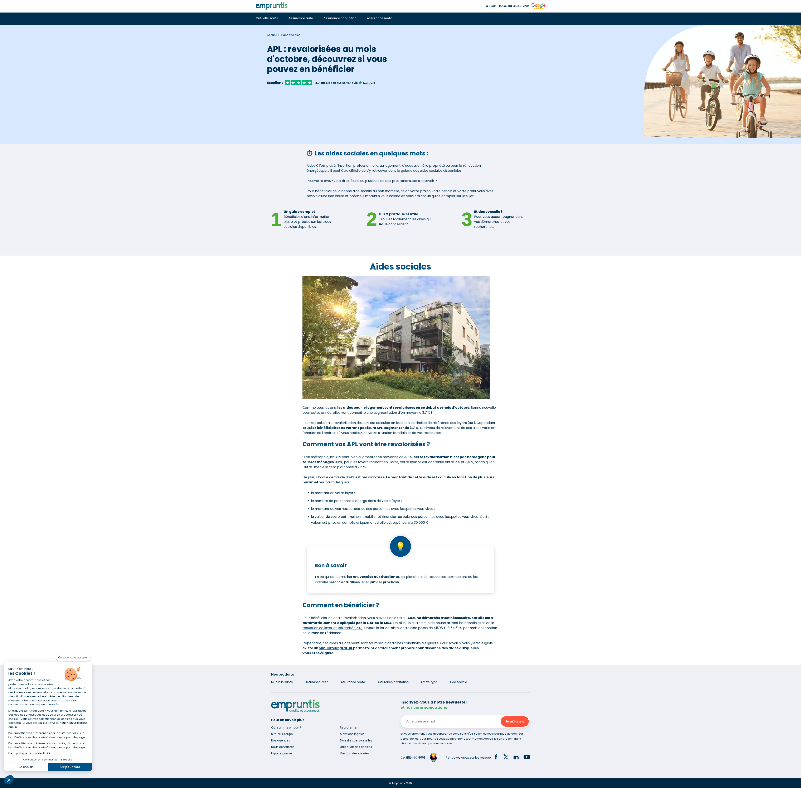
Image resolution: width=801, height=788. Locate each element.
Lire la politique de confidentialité (29, 753)
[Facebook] (496, 757)
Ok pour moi (70, 767)
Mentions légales (352, 734)
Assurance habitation (340, 18)
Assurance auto (301, 18)
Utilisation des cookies (356, 747)
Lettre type (429, 682)
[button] (9, 780)
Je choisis (26, 767)
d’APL (350, 477)
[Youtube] (527, 757)
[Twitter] (506, 757)
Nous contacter (282, 747)
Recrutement (350, 727)
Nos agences (280, 740)
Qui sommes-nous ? (286, 727)
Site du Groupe (282, 734)
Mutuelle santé (267, 18)
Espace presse (281, 753)
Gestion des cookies (354, 753)
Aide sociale (458, 682)
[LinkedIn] (516, 757)
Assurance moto (379, 18)
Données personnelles (356, 740)
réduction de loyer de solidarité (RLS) (332, 627)
